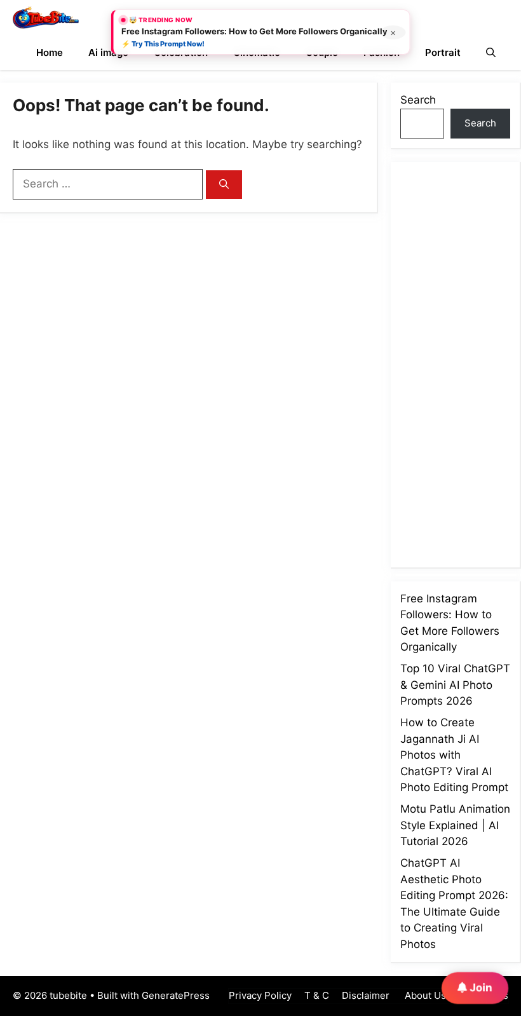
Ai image (108, 52)
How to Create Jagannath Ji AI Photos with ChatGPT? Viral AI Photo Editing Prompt (454, 755)
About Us (424, 995)
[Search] (224, 184)
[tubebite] (46, 17)
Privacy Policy (260, 995)
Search (418, 99)
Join (479, 986)
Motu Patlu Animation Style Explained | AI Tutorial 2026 (455, 825)
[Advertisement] (460, 362)
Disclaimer (365, 995)
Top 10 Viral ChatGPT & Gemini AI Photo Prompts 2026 (455, 684)
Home (49, 52)
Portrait (443, 52)
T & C (316, 995)
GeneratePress (176, 995)
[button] (490, 52)
